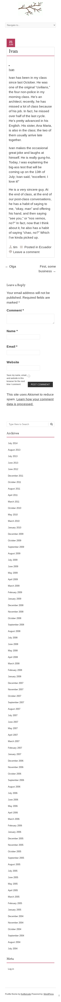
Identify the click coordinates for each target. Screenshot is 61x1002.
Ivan (11, 69)
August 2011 (14, 488)
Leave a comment (26, 252)
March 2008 (13, 663)
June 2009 (13, 566)
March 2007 (13, 741)
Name (12, 331)
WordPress (49, 994)
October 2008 (14, 618)
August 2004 (14, 942)
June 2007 (13, 722)
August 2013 (14, 450)
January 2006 (14, 832)
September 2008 (16, 624)
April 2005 (13, 890)
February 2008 (15, 670)
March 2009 (13, 586)
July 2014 (12, 443)
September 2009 (16, 547)
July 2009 (12, 560)
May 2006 (13, 806)
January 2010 (14, 527)
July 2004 (12, 948)
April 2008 (13, 657)
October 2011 (14, 482)
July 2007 (12, 715)
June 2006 (13, 799)
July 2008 (12, 637)
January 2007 (14, 754)
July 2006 (12, 793)
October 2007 (14, 696)
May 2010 (13, 514)
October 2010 (14, 508)
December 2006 (15, 761)
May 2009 (13, 573)
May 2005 (13, 884)
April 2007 (13, 735)
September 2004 (16, 935)
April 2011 (13, 495)
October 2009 (14, 540)
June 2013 (13, 463)
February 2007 (15, 748)
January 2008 (14, 676)
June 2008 (13, 644)
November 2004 (15, 922)
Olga (10, 266)
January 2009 (14, 598)
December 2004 (15, 916)
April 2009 (13, 579)
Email (12, 346)
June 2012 (13, 469)
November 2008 (15, 611)
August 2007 (14, 709)
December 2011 (15, 475)
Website (13, 362)
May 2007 (13, 728)
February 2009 (15, 592)
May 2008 (13, 650)
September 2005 (16, 858)
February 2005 (15, 903)
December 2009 (15, 534)
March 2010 (13, 521)
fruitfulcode (26, 994)
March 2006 (13, 819)
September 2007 (16, 702)
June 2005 (13, 877)
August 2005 (14, 864)
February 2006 (15, 825)
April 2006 (13, 812)
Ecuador (45, 247)
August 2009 (14, 553)
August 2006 (14, 786)
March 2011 (13, 501)
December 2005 (15, 838)
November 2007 (15, 689)
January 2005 (14, 909)
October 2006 (14, 773)
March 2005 (13, 896)
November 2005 (15, 845)
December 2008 (15, 605)
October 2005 (14, 851)
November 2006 (15, 767)
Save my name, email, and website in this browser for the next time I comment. (17, 379)
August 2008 (14, 631)
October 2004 (14, 929)
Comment (15, 310)
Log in (11, 969)
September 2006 (16, 780)
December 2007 (15, 683)
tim (15, 247)
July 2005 (12, 871)
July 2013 (12, 456)
